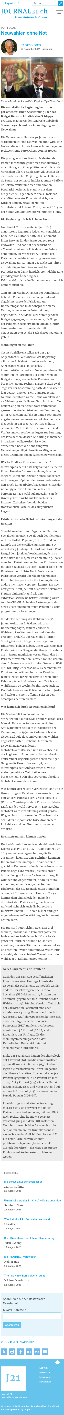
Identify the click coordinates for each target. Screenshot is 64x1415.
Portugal (8, 27)
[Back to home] (24, 14)
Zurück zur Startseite (18, 1342)
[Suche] (60, 3)
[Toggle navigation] (59, 13)
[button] (4, 1351)
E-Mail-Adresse (13, 1309)
